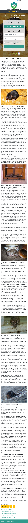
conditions (15, 42)
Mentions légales (10, 521)
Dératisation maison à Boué (8, 517)
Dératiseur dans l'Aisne (6, 509)
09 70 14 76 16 (15, 26)
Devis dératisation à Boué (8, 511)
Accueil (2, 521)
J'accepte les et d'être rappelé (14, 43)
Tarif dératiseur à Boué (7, 515)
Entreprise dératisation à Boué (9, 513)
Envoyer (14, 47)
